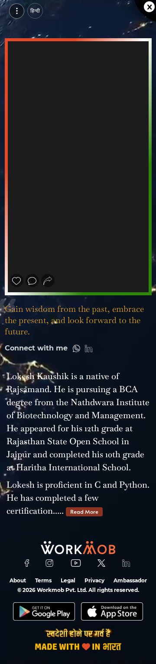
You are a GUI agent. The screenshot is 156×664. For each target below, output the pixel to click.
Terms (43, 580)
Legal (68, 580)
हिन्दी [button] (35, 10)
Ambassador (130, 580)
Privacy (94, 580)
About (18, 580)
